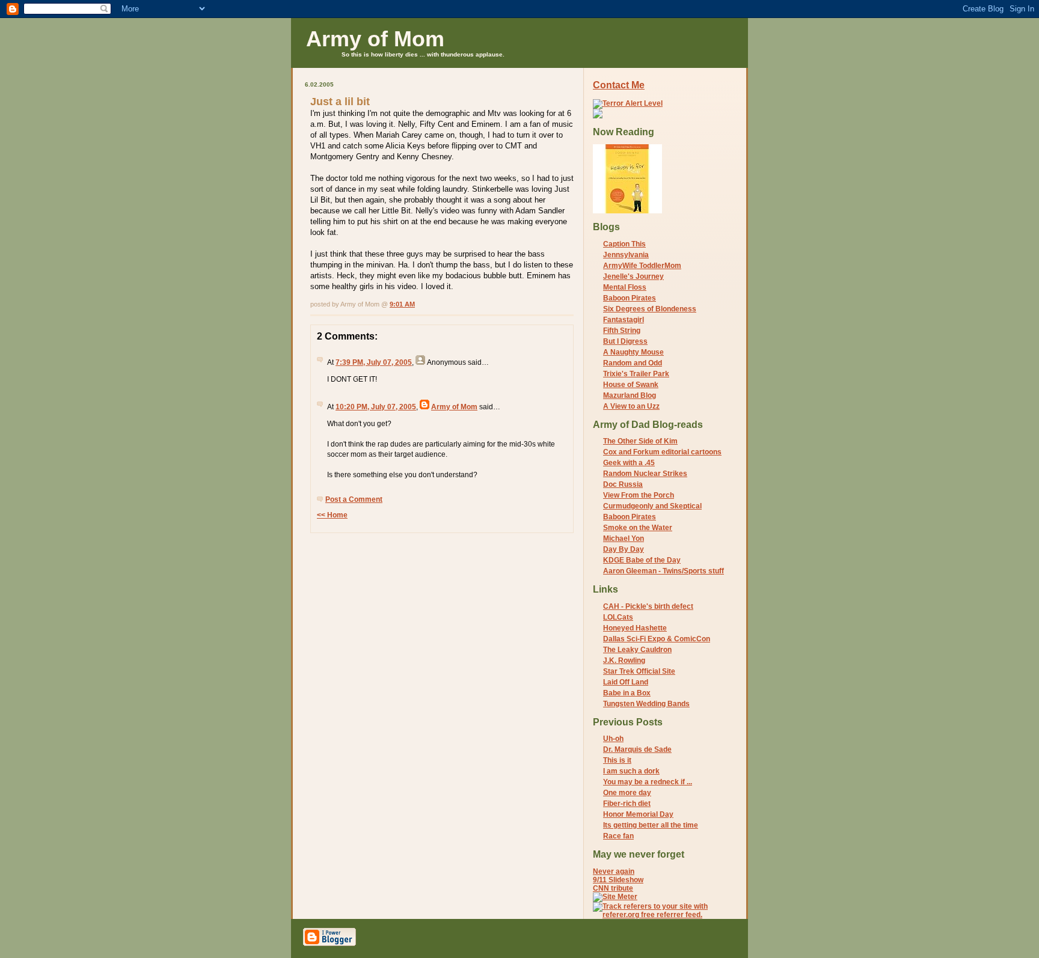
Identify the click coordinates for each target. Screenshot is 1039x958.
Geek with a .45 (629, 463)
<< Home (332, 515)
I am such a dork (631, 771)
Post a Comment (353, 499)
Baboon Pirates (629, 298)
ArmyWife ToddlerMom (642, 265)
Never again (613, 871)
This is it (617, 760)
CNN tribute (613, 888)
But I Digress (625, 341)
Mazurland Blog (629, 395)
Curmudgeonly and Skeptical (652, 506)
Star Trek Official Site (639, 671)
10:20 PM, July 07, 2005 (376, 407)
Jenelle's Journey (633, 276)
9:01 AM (402, 304)
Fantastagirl (623, 320)
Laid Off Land (625, 682)
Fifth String (621, 330)
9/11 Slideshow (618, 880)
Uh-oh (613, 738)
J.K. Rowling (624, 660)
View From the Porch (638, 495)
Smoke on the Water (637, 527)
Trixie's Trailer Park (636, 374)
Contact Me (619, 85)
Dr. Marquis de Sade (637, 749)
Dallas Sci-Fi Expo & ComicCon (656, 639)
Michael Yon (623, 538)
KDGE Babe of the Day (642, 560)
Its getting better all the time (650, 825)
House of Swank (630, 384)
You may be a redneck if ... (647, 782)
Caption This (624, 244)
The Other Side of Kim (640, 441)
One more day (627, 793)
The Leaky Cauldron (637, 649)
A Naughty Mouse (633, 352)
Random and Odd (632, 363)
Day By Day (623, 549)
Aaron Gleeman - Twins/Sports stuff (663, 571)
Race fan (618, 836)
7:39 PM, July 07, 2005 (374, 362)
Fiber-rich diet (627, 803)
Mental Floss (624, 287)
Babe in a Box (627, 693)
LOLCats (618, 617)
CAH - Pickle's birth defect (648, 606)
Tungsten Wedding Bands (646, 704)
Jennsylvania (626, 255)
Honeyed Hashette (635, 628)
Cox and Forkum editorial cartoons (662, 452)
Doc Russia (623, 484)
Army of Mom (375, 38)
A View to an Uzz (631, 406)
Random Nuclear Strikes (645, 473)
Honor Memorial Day (638, 814)
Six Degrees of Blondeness (649, 309)
